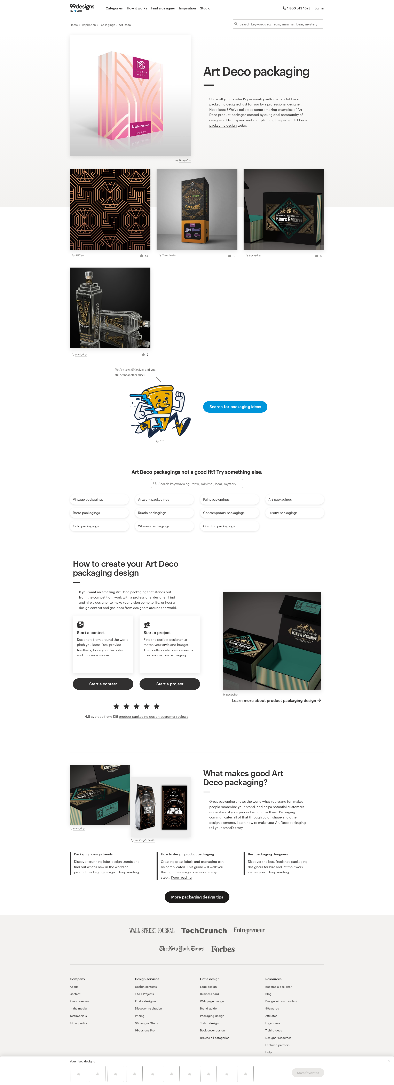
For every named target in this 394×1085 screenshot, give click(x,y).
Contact (75, 994)
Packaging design (212, 1015)
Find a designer (163, 8)
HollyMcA (185, 160)
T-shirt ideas (273, 1030)
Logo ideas (272, 1023)
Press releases (79, 1001)
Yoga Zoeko (168, 255)
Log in (319, 8)
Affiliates (271, 1015)
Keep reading (128, 872)
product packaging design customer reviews (153, 716)
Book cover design (212, 1030)
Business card (209, 994)
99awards (272, 1008)
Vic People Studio (144, 840)
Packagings (108, 24)
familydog (255, 255)
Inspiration (187, 8)
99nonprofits (78, 1023)
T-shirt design (209, 1023)
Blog (268, 994)
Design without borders (281, 1001)
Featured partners (277, 1045)
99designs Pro (145, 1030)
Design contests (146, 986)
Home (74, 24)
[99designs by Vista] (82, 8)
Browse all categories (214, 1037)
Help (268, 1052)
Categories (114, 8)
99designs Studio (147, 1023)
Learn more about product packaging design (274, 700)
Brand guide (208, 1008)
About (74, 986)
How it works (137, 8)
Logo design (208, 986)
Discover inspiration (148, 1008)
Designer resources (278, 1037)
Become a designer (278, 986)
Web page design (212, 1001)
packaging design (223, 125)
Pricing (139, 1015)
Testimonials (78, 1015)
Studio (205, 8)
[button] (389, 1061)
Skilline (79, 255)
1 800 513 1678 (298, 8)
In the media (78, 1008)
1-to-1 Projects (144, 994)
